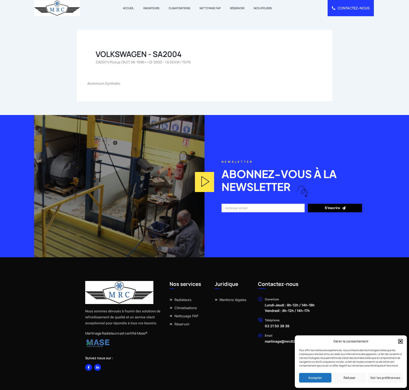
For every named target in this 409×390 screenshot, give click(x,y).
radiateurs (151, 8)
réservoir (237, 8)
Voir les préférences (385, 377)
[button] (400, 341)
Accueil (128, 8)
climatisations (179, 8)
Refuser (350, 377)
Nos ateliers (263, 8)
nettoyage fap (210, 8)
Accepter (315, 377)
